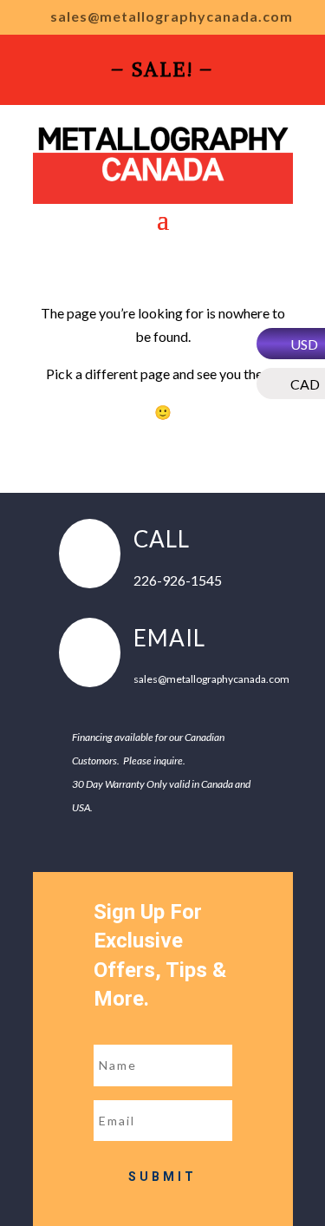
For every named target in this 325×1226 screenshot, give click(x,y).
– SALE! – (162, 72)
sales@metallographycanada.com (171, 17)
